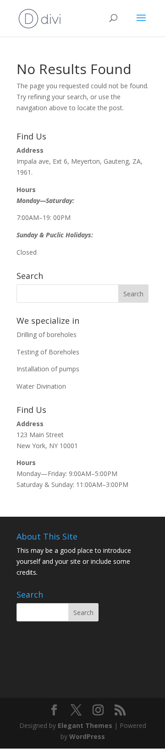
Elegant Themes (85, 725)
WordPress (87, 736)
